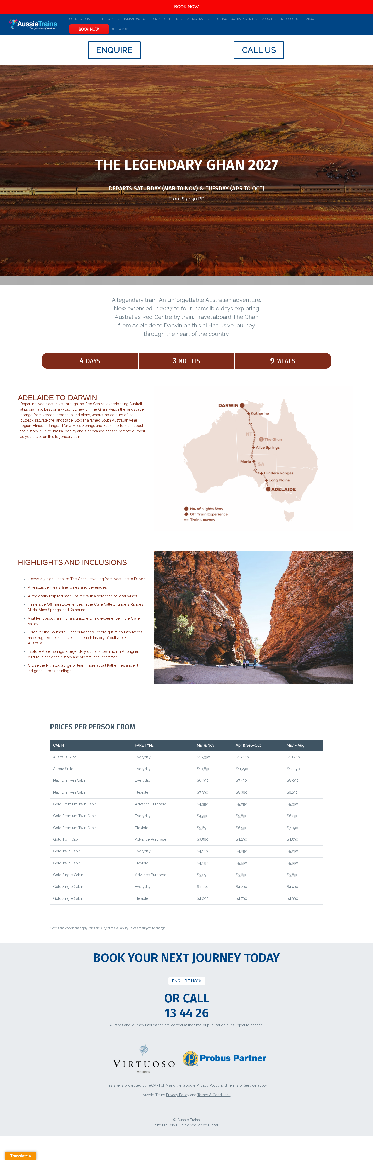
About (311, 19)
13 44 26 (186, 1013)
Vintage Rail (196, 19)
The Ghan (108, 19)
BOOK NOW (186, 6)
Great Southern (165, 19)
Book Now (89, 29)
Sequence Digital (204, 1125)
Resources (289, 19)
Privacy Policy (208, 1085)
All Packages (121, 29)
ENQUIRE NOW (186, 981)
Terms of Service (242, 1085)
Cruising (220, 19)
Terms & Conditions (214, 1095)
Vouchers (269, 19)
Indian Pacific (134, 19)
